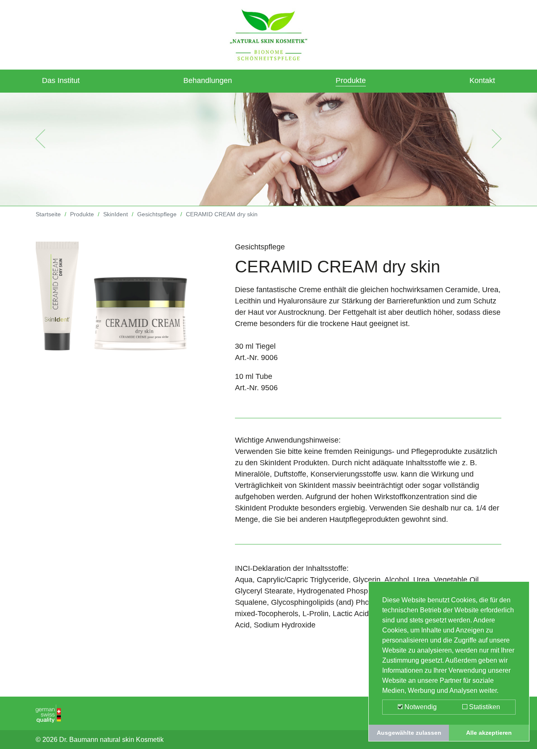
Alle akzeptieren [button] (489, 732)
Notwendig (420, 706)
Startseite (48, 214)
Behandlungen (207, 80)
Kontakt (482, 80)
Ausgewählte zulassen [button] (409, 732)
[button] (40, 139)
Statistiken (483, 706)
